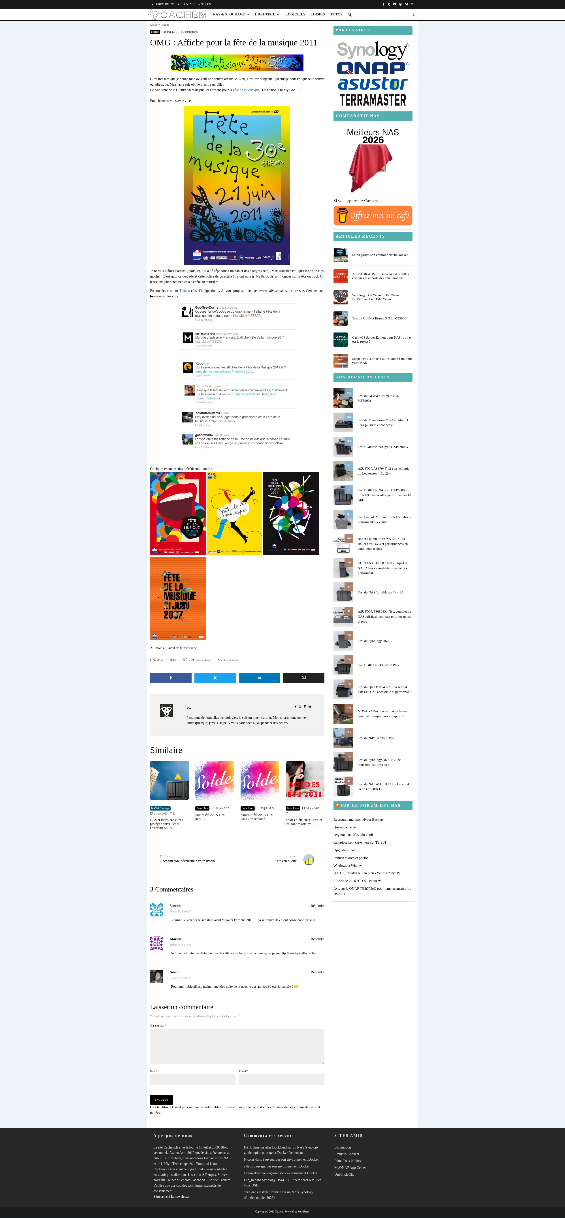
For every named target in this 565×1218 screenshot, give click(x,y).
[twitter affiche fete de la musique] (237, 339)
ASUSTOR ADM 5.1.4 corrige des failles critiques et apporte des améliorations (380, 276)
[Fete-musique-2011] (237, 185)
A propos (204, 4)
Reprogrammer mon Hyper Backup (358, 819)
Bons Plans (202, 808)
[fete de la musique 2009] (234, 554)
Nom (153, 1071)
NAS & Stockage (229, 14)
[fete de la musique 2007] (178, 639)
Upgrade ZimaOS (345, 850)
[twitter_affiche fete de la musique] (237, 314)
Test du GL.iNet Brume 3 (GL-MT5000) (379, 318)
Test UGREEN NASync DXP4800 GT (384, 447)
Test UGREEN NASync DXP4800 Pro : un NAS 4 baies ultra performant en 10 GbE (385, 495)
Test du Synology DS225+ (376, 641)
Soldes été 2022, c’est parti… (210, 816)
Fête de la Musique (246, 90)
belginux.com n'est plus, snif (353, 835)
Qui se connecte (344, 827)
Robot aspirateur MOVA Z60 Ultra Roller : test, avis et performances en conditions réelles (383, 543)
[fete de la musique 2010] (178, 554)
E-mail (243, 1071)
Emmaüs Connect (346, 1154)
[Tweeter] (215, 678)
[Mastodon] (401, 4)
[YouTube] (395, 4)
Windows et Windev (347, 865)
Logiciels (295, 14)
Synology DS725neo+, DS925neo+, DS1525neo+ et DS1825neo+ (377, 297)
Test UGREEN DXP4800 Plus (378, 665)
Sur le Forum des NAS (371, 805)
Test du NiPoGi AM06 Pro (376, 738)
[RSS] (412, 4)
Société (155, 31)
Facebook (198, 1180)
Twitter (184, 291)
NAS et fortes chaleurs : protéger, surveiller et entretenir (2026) (166, 824)
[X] (389, 4)
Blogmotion (342, 1147)
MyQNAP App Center (350, 1167)
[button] (350, 14)
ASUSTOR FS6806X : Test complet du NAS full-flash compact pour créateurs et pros (384, 616)
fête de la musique (197, 660)
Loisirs (318, 14)
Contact (189, 4)
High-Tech (265, 14)
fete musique (228, 660)
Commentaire (158, 1025)
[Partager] (171, 678)
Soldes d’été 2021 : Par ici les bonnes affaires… (304, 822)
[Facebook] (383, 4)
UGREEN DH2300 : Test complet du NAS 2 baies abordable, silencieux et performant (383, 568)
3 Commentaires (189, 31)
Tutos (336, 14)
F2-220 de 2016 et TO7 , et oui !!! (357, 881)
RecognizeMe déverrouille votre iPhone (188, 859)
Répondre (317, 906)
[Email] (304, 678)
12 (173, 813)
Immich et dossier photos (350, 858)
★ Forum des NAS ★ (165, 4)
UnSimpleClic (344, 1174)
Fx (188, 707)
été (173, 660)
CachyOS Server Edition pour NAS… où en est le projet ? (382, 339)
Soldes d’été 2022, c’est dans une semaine (257, 816)
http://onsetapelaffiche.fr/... (299, 953)
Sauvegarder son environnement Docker (380, 255)
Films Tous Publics (347, 1161)
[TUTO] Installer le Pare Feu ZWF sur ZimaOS (366, 873)
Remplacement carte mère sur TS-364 (359, 842)
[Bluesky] (407, 4)
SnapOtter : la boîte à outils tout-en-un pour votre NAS (382, 360)
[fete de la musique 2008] (291, 554)
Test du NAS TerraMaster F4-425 (380, 592)
